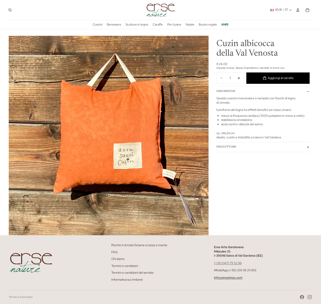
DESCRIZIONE (225, 91)
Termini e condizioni (124, 266)
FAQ (114, 252)
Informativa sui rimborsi (127, 280)
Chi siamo (117, 259)
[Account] (298, 10)
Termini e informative (21, 297)
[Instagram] (309, 297)
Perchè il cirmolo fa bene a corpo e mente (139, 245)
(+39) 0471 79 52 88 (228, 263)
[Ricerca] (10, 10)
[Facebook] (302, 297)
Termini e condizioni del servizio (132, 273)
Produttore (226, 147)
